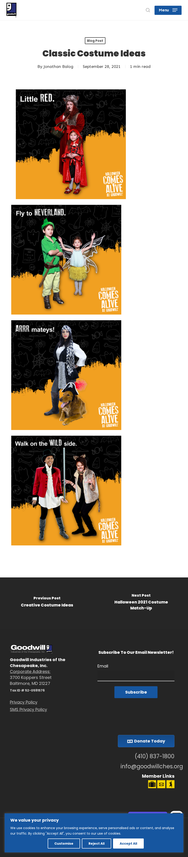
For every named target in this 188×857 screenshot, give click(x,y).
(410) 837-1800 (154, 756)
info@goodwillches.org (148, 766)
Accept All (128, 843)
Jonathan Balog (58, 66)
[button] (168, 10)
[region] (94, 833)
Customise (63, 843)
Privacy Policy (23, 702)
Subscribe (136, 692)
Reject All (96, 843)
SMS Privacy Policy (28, 709)
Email (102, 666)
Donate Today (149, 741)
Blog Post (95, 40)
